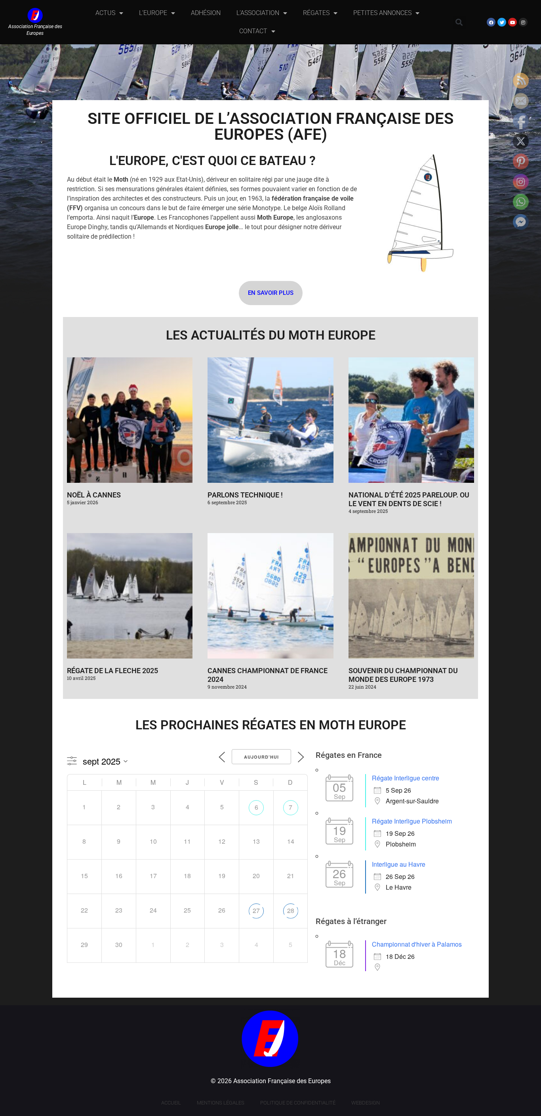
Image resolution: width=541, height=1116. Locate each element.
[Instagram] (523, 22)
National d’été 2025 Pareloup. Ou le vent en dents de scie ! (409, 499)
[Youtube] (512, 22)
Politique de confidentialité (297, 1103)
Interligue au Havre (398, 864)
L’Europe (153, 13)
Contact (253, 31)
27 (256, 910)
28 (290, 910)
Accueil (171, 1103)
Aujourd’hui (261, 757)
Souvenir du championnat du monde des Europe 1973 (403, 674)
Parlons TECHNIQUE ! (245, 495)
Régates (316, 13)
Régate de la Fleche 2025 (112, 670)
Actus (105, 13)
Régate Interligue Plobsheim (412, 821)
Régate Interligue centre (405, 777)
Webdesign (365, 1103)
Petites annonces (382, 13)
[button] (459, 22)
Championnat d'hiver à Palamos (417, 944)
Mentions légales (220, 1103)
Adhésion (206, 13)
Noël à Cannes (94, 495)
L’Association (257, 13)
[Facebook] (491, 22)
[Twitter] (501, 22)
